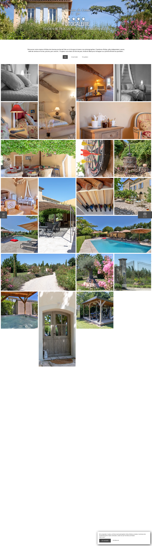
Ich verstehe (105, 540)
